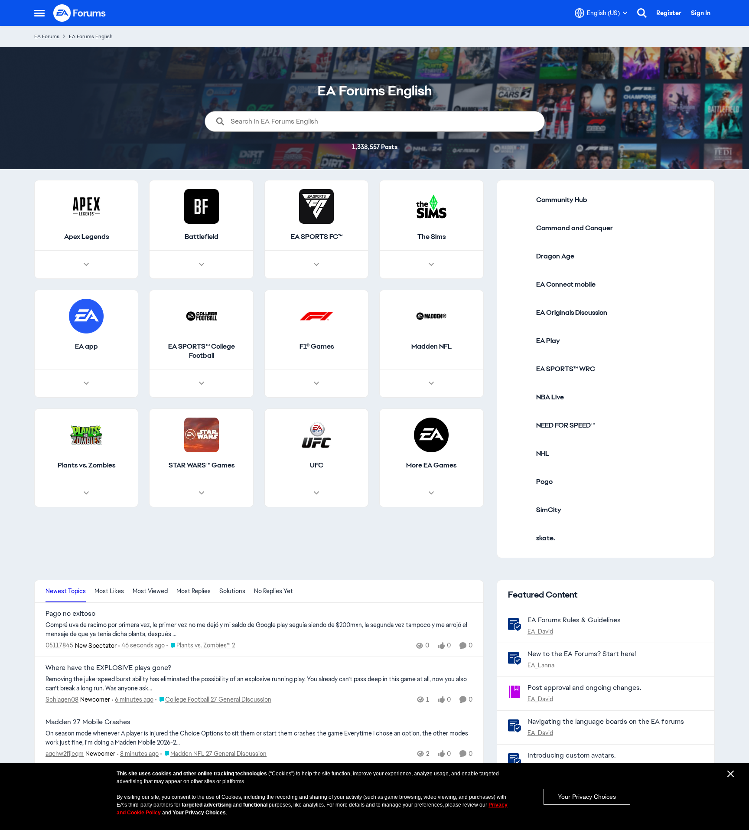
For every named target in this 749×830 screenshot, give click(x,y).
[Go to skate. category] (519, 538)
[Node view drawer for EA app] (86, 383)
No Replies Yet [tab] (273, 591)
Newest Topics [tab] (66, 591)
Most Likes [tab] (109, 591)
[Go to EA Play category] (519, 341)
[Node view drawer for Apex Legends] (86, 264)
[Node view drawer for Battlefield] (201, 264)
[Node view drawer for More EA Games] (431, 493)
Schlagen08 (62, 699)
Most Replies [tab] (193, 591)
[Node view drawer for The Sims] (431, 264)
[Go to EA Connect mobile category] (519, 284)
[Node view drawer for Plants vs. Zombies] (86, 493)
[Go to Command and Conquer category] (519, 228)
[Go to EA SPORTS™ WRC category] (519, 369)
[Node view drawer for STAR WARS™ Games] (201, 493)
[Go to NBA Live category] (519, 397)
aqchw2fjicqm (65, 754)
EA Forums (46, 36)
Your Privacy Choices (587, 796)
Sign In (700, 13)
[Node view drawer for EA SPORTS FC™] (316, 264)
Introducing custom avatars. (571, 755)
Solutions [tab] (232, 591)
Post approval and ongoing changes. (584, 687)
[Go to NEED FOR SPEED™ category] (519, 425)
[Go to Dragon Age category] (519, 256)
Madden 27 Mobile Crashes (88, 722)
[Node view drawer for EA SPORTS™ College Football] (201, 383)
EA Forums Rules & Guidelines (574, 619)
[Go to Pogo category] (519, 482)
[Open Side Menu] (39, 13)
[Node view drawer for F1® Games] (316, 383)
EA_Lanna (541, 665)
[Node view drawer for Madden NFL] (431, 383)
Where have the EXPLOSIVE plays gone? (108, 667)
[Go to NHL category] (519, 453)
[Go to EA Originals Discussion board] (519, 313)
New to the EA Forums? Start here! (582, 653)
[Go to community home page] (79, 13)
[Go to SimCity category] (519, 510)
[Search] (642, 13)
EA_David (540, 631)
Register (668, 13)
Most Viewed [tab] (150, 591)
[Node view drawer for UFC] (316, 493)
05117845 (59, 645)
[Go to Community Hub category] (519, 200)
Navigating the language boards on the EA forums (606, 721)
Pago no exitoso (70, 613)
